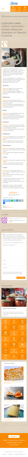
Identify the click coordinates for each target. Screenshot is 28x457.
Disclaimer (10, 454)
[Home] (14, 3)
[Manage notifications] (3, 444)
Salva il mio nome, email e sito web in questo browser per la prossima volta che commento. (12, 273)
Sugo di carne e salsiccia (9, 308)
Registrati (14, 436)
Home (2, 15)
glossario (7, 206)
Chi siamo (4, 454)
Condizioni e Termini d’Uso (20, 454)
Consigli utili (9, 207)
